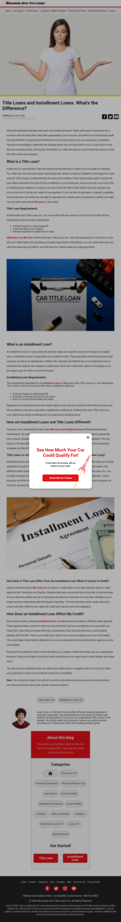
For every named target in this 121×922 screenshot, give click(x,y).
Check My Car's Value (60, 478)
